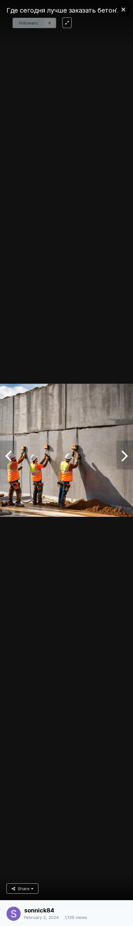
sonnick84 (39, 910)
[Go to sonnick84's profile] (13, 914)
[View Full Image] (67, 22)
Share (23, 888)
